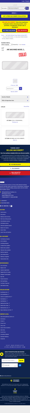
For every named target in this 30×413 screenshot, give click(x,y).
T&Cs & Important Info (8, 100)
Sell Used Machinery (4, 294)
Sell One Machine (4, 241)
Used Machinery (3, 301)
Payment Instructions (4, 278)
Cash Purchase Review (4, 254)
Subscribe (21, 360)
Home (2, 35)
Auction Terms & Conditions (5, 327)
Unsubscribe (3, 338)
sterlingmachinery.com (15, 347)
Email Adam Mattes (5, 202)
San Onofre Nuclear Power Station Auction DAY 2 (16, 35)
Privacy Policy (3, 323)
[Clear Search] (24, 8)
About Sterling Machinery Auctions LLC (7, 316)
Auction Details (6, 97)
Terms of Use (3, 325)
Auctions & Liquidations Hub (6, 296)
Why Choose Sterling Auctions (6, 218)
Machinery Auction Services (5, 216)
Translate (23, 44)
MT (11, 206)
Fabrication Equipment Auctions (6, 225)
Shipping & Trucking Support (5, 274)
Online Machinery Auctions (5, 221)
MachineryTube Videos (5, 303)
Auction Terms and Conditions (6, 232)
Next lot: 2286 (14, 91)
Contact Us (2, 321)
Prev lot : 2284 (15, 85)
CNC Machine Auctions (5, 223)
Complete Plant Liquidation (5, 245)
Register (27, 1)
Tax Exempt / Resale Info (5, 283)
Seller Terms (3, 330)
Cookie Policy (3, 332)
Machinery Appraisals (4, 252)
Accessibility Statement (5, 334)
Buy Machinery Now (4, 292)
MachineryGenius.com (5, 307)
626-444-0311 (4, 200)
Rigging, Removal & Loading (5, 272)
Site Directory (3, 318)
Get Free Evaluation (9, 30)
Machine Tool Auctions (5, 227)
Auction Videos (3, 230)
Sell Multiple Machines (5, 243)
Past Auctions (3, 214)
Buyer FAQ (2, 276)
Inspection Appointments (5, 270)
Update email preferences (6, 375)
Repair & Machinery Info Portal (6, 310)
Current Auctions (3, 212)
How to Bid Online (4, 265)
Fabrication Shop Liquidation (6, 250)
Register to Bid (3, 267)
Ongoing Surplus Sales (4, 258)
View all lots (26, 106)
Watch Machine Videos (4, 285)
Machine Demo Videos (5, 305)
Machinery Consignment (5, 256)
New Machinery (3, 298)
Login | (23, 1)
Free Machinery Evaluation (5, 239)
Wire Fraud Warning (4, 281)
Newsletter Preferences (5, 336)
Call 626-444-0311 (22, 30)
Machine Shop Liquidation (5, 247)
